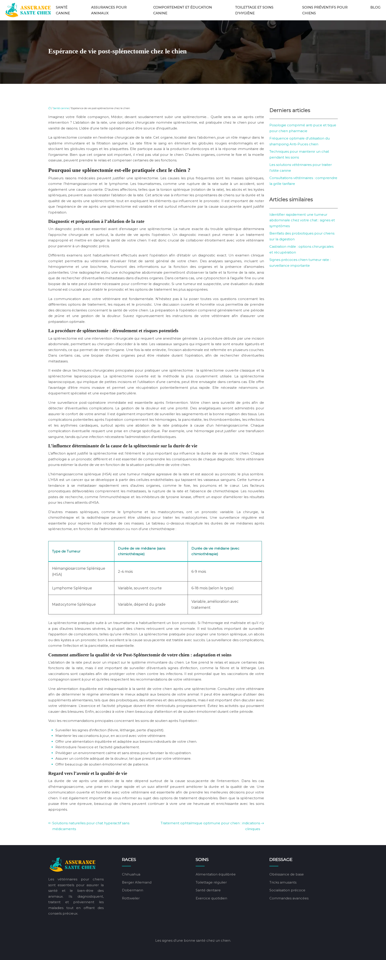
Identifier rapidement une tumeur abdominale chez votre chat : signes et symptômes (302, 220)
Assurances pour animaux (109, 10)
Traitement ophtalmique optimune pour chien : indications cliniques (210, 826)
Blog (375, 7)
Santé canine (63, 10)
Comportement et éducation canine (182, 10)
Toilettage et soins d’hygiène (254, 10)
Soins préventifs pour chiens (325, 10)
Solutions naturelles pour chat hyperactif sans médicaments (90, 826)
